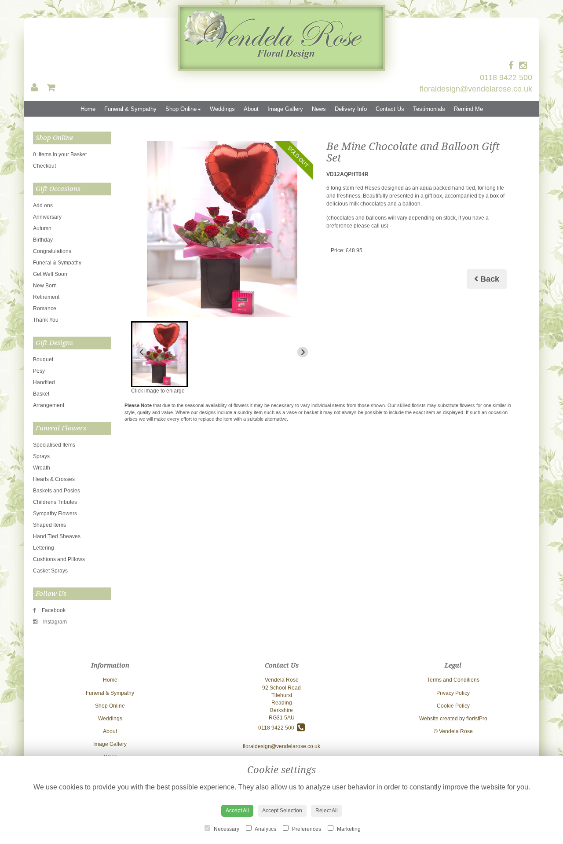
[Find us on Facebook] (513, 65)
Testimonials (429, 109)
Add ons (43, 205)
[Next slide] (302, 352)
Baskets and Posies (56, 491)
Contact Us (390, 109)
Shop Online (181, 109)
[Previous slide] (141, 352)
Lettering (43, 548)
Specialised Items (54, 445)
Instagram (54, 622)
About (251, 109)
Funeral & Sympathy (130, 109)
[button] (159, 354)
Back (488, 279)
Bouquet (43, 359)
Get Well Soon (50, 274)
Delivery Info (351, 109)
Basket (41, 394)
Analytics (265, 829)
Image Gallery (285, 109)
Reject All (326, 810)
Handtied (44, 382)
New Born (45, 286)
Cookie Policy (453, 706)
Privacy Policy (453, 693)
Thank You (45, 320)
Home (87, 109)
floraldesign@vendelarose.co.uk (476, 88)
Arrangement (48, 405)
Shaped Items (49, 525)
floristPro (476, 719)
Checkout (44, 166)
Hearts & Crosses (54, 479)
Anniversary (47, 217)
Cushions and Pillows (59, 559)
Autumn (42, 228)
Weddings (222, 109)
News (319, 109)
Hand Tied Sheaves (56, 536)
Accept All (237, 810)
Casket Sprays (50, 571)
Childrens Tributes (55, 502)
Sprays (41, 456)
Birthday (43, 240)
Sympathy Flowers (55, 513)
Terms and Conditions (453, 680)
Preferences (306, 829)
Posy (39, 371)
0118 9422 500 (506, 77)
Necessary (225, 829)
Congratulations (52, 251)
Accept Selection (282, 810)
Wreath (41, 468)
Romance (44, 308)
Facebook (53, 610)
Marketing (348, 829)
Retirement (46, 297)
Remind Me (468, 109)
